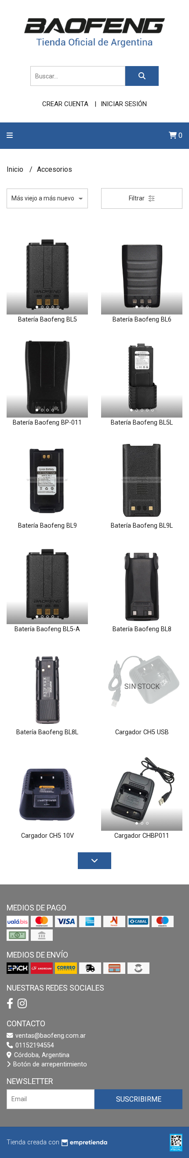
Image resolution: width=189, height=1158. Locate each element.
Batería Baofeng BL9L (142, 525)
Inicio (16, 169)
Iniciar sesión (124, 104)
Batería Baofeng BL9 (47, 525)
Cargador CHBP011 (141, 836)
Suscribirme (138, 1099)
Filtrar (137, 198)
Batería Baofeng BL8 (142, 629)
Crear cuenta (65, 104)
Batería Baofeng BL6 (142, 319)
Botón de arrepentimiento (49, 1064)
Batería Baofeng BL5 (47, 319)
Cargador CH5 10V (47, 836)
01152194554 (34, 1045)
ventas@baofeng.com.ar (50, 1036)
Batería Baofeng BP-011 (47, 422)
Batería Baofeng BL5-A (47, 629)
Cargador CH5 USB (142, 732)
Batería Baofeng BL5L (142, 422)
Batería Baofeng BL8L (47, 732)
